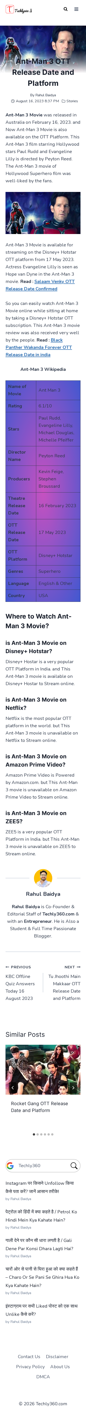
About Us (60, 1367)
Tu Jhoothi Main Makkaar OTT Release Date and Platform (64, 983)
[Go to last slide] (13, 1087)
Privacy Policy (30, 1367)
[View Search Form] (65, 9)
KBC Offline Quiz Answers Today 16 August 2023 (20, 983)
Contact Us (29, 1357)
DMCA (43, 1377)
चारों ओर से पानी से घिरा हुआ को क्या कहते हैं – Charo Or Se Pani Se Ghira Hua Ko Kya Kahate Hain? (42, 1277)
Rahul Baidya (45, 95)
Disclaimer (57, 1357)
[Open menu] (76, 9)
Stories (72, 101)
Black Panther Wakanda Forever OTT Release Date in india (39, 347)
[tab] (34, 1134)
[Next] (73, 1087)
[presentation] (43, 1070)
